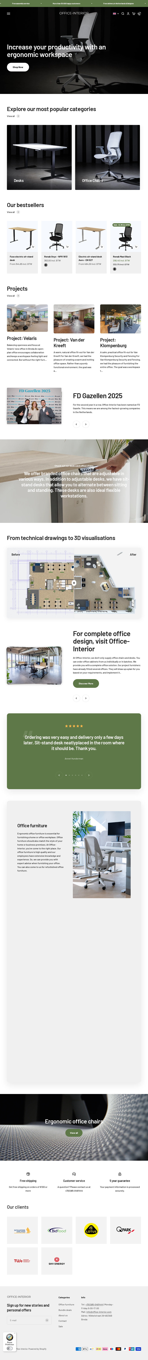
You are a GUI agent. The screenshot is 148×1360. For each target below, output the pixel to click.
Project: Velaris (22, 338)
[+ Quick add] (33, 247)
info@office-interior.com (98, 1311)
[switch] (10, 1348)
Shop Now (18, 67)
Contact (63, 1320)
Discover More (86, 683)
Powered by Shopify (37, 1349)
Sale (61, 1326)
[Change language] (116, 13)
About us (63, 1315)
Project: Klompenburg (113, 342)
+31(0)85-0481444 (94, 1304)
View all (74, 1132)
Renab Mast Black (122, 256)
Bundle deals (65, 1310)
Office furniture (66, 1304)
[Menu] (14, 1334)
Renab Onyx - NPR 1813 (55, 256)
